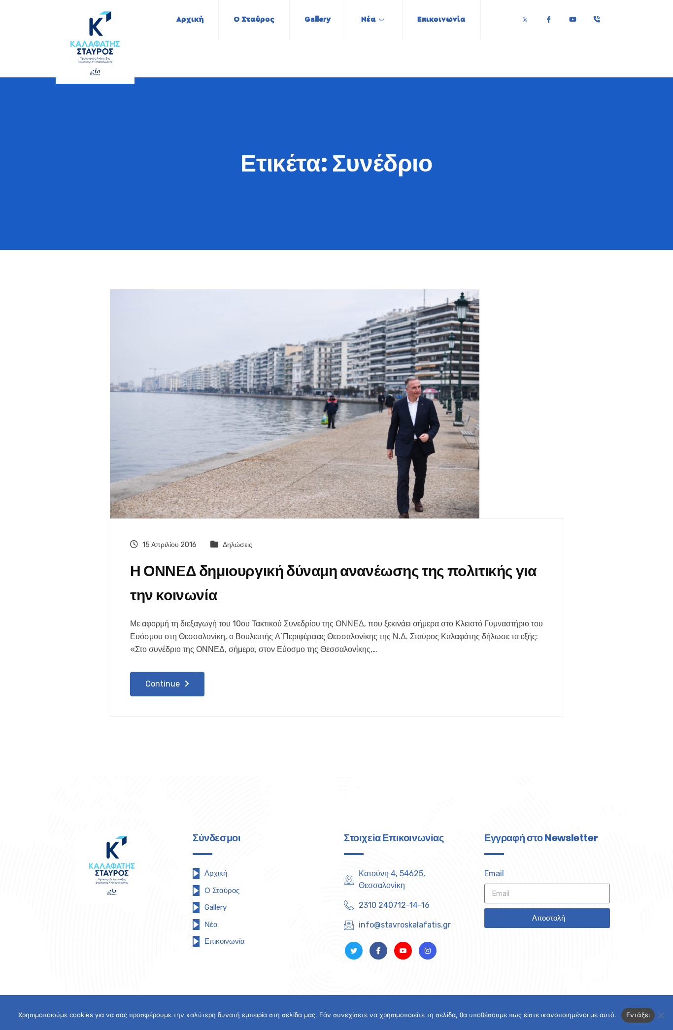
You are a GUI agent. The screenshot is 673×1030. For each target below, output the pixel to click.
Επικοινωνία (441, 19)
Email (494, 873)
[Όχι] (661, 1015)
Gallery (317, 19)
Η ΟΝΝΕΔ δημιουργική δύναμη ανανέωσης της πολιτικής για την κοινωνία (333, 583)
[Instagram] (427, 951)
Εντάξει (638, 1015)
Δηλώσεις (237, 545)
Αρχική (189, 19)
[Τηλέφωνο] (596, 17)
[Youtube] (572, 17)
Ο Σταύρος (254, 19)
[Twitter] (525, 17)
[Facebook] (548, 17)
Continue (163, 683)
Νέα (368, 19)
